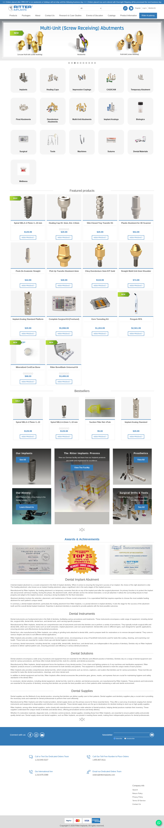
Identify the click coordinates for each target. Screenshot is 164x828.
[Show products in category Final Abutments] (23, 107)
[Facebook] (30, 734)
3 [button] (75, 63)
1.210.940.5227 (41, 760)
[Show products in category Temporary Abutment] (140, 77)
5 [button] (80, 63)
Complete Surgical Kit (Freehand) (64, 319)
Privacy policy (137, 797)
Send (152, 735)
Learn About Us (27, 507)
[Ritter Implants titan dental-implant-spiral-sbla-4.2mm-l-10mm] (64, 408)
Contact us (136, 804)
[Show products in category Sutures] (111, 139)
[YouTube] (42, 734)
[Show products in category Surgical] (23, 139)
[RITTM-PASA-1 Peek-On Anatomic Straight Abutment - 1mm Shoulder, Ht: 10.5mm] (28, 255)
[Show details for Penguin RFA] (136, 303)
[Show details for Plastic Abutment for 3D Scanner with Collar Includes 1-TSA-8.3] (136, 207)
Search (125, 8)
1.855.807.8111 (99, 760)
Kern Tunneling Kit (100, 319)
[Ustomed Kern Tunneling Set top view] (100, 303)
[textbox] (114, 8)
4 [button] (78, 63)
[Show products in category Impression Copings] (82, 77)
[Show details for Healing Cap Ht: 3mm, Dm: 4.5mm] (64, 207)
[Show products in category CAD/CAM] (111, 77)
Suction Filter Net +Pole (100, 422)
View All (140, 460)
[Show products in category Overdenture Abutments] (53, 107)
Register (138, 8)
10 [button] (95, 63)
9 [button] (92, 63)
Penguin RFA (136, 319)
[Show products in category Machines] (82, 139)
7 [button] (86, 63)
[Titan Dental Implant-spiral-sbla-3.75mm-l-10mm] (28, 207)
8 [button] (89, 63)
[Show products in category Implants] (23, 77)
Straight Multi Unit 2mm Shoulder (136, 271)
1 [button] (69, 63)
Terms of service (139, 801)
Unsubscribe (130, 738)
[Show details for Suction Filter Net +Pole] (100, 408)
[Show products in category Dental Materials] (140, 139)
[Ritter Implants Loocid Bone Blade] (64, 351)
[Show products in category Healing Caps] (53, 77)
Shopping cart (131, 8)
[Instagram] (36, 734)
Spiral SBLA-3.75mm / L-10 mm (28, 223)
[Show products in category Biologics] (140, 107)
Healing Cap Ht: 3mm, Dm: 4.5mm (64, 223)
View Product (27, 237)
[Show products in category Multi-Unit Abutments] (82, 107)
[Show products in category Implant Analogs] (111, 107)
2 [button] (72, 63)
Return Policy (137, 793)
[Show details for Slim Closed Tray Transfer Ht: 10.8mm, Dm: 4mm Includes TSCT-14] (100, 207)
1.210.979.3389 (41, 775)
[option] (82, 40)
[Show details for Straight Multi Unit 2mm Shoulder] (136, 255)
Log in (145, 8)
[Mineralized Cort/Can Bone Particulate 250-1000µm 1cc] (28, 351)
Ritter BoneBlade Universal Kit (64, 367)
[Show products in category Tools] (53, 139)
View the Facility (82, 468)
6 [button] (83, 63)
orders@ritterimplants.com (104, 775)
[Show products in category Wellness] (23, 169)
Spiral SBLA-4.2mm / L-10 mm (64, 422)
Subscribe (119, 738)
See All (23, 460)
